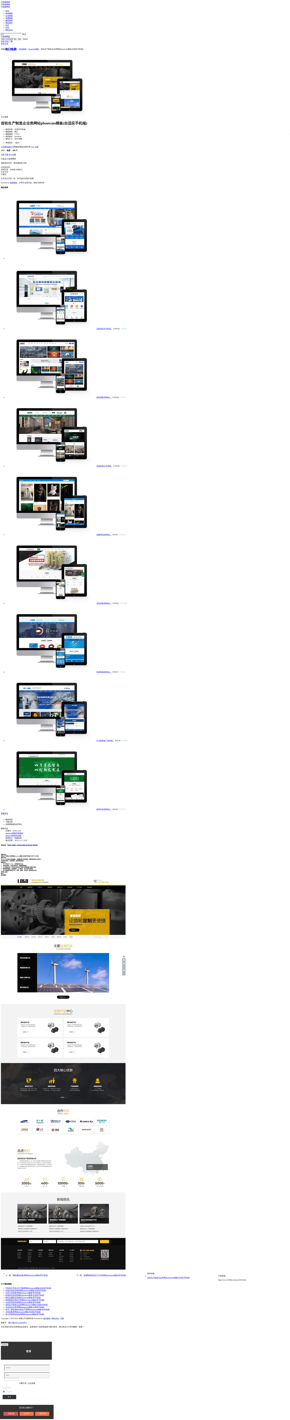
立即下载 (4, 155)
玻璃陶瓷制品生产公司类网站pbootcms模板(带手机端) (105, 1275)
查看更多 (4, 813)
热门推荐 (10, 49)
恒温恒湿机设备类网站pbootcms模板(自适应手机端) (25, 1290)
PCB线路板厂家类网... (105, 741)
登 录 (9, 1397)
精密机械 (24, 845)
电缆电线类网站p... (104, 672)
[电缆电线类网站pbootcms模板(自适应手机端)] (51, 672)
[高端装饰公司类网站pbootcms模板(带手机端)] (51, 466)
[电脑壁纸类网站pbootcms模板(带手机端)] (51, 535)
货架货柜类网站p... (104, 603)
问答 (7, 28)
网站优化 (55, 1318)
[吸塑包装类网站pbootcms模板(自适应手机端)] (51, 809)
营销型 (9, 845)
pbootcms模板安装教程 (14, 833)
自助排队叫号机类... (104, 329)
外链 (3, 41)
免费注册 (11, 1413)
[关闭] (3, 159)
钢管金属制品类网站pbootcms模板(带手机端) (23, 1298)
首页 (7, 11)
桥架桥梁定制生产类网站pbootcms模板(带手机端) (24, 1300)
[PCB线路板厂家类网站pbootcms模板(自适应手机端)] (51, 741)
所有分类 (4, 44)
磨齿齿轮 (30, 845)
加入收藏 (12, 155)
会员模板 (9, 16)
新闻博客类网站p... (104, 397)
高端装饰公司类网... (104, 466)
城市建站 (46, 1318)
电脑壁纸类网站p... (104, 535)
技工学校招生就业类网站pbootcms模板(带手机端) (24, 1314)
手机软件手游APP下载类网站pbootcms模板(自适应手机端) (28, 1288)
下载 (11, 41)
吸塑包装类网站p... (104, 809)
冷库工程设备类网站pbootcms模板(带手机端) (23, 1293)
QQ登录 (27, 1413)
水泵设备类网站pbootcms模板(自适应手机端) (23, 1312)
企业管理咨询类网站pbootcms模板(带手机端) (23, 1302)
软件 (7, 25)
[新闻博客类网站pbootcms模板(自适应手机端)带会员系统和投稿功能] (51, 397)
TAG (33, 147)
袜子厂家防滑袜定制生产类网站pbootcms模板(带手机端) (27, 1309)
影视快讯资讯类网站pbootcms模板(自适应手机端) (24, 1295)
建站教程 (9, 20)
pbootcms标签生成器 (13, 836)
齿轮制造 (19, 845)
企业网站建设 (6, 147)
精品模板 (9, 13)
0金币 (17, 143)
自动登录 (8, 1392)
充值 (37, 147)
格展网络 (13, 183)
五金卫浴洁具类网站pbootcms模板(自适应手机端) (24, 1307)
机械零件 (14, 845)
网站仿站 (9, 30)
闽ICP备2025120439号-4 (17, 1323)
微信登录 (43, 1413)
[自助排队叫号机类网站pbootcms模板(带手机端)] (51, 329)
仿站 (7, 41)
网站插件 (9, 23)
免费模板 (9, 18)
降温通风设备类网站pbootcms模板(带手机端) (30, 1275)
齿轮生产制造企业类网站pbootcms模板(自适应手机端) (168, 1278)
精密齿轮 (35, 845)
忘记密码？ (7, 1387)
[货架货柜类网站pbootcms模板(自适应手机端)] (51, 603)
